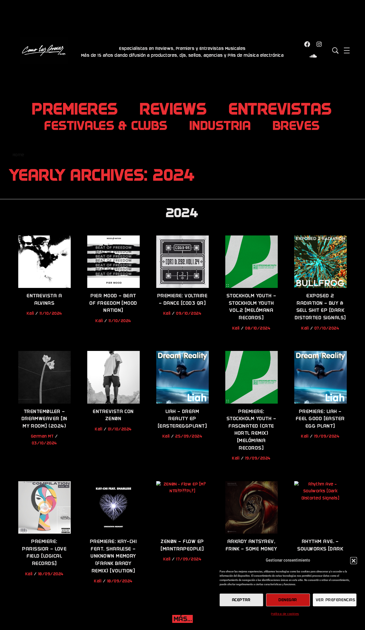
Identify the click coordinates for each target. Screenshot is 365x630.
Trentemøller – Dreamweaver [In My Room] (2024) (45, 419)
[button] (353, 560)
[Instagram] (319, 44)
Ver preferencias (336, 599)
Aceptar (241, 599)
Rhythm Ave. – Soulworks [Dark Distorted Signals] (320, 548)
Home (19, 155)
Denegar (288, 599)
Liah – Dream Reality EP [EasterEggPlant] (182, 419)
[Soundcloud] (313, 56)
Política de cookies (285, 614)
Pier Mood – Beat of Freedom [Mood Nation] (113, 303)
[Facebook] (307, 44)
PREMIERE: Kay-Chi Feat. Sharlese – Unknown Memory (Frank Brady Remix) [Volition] (113, 556)
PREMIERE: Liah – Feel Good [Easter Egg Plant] (320, 419)
